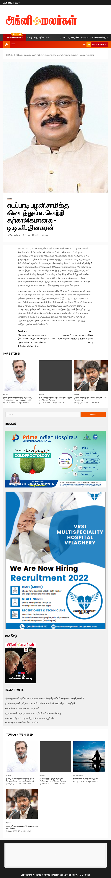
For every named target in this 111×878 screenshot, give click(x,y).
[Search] (84, 44)
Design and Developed (63, 875)
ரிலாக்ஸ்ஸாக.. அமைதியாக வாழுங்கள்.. (22, 708)
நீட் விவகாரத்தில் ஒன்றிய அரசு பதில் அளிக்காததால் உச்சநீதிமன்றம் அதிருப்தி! (71, 37)
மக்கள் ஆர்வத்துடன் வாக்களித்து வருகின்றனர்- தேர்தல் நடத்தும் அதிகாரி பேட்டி (75, 337)
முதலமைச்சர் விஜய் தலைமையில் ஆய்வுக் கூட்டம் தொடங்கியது (33, 713)
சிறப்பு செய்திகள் (78, 775)
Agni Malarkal (15, 235)
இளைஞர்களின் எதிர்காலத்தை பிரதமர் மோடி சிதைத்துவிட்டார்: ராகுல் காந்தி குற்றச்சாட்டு (44, 698)
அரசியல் (9, 198)
